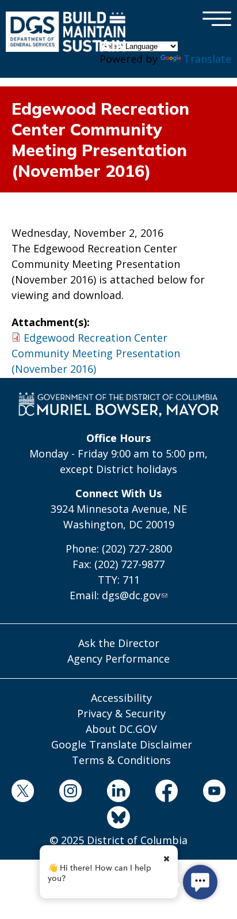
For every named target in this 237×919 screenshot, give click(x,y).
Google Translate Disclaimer (121, 744)
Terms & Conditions (121, 760)
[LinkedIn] (118, 793)
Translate (207, 59)
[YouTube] (214, 793)
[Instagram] (70, 793)
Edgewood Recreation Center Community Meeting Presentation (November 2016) (96, 353)
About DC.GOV (121, 729)
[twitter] (22, 793)
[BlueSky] (118, 819)
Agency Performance (118, 658)
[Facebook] (166, 793)
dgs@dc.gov (131, 595)
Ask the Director (118, 643)
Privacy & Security (121, 713)
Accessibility (121, 698)
